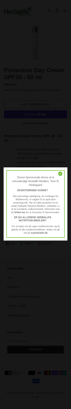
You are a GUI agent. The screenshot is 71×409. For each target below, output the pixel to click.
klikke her (19, 212)
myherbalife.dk (39, 232)
